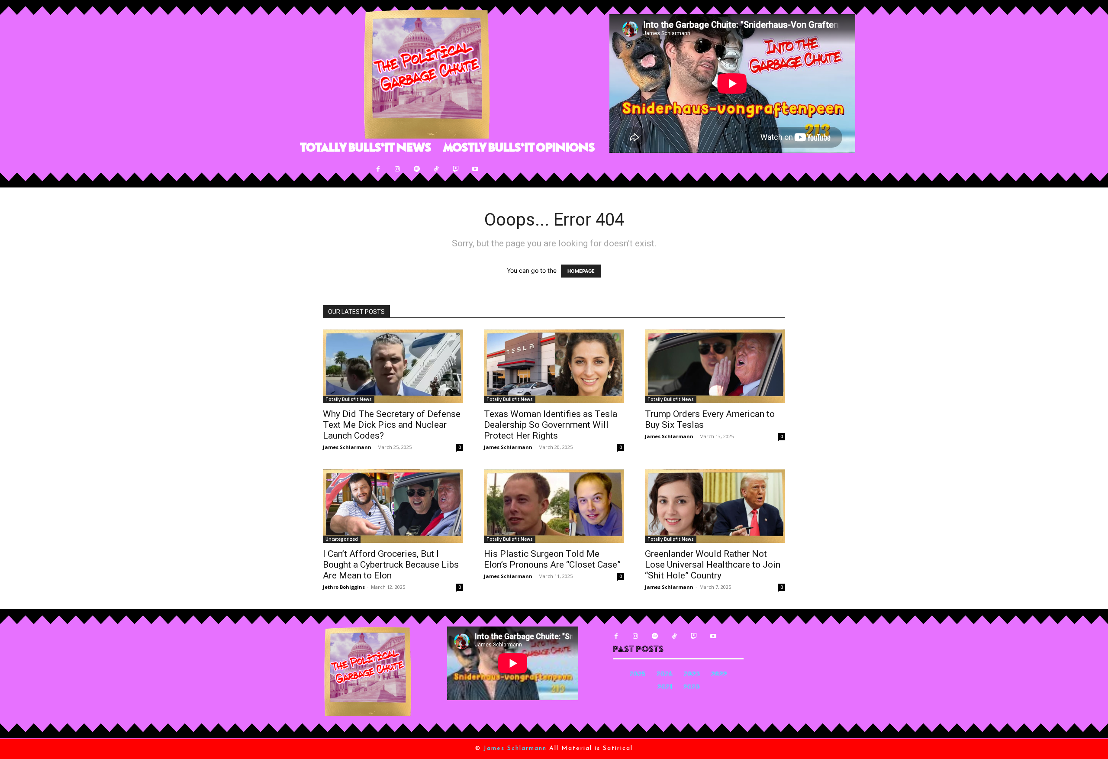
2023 (692, 675)
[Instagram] (397, 169)
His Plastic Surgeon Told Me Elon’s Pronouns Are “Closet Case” (552, 559)
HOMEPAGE (581, 271)
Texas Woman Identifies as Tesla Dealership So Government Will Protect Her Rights (550, 425)
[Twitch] (456, 169)
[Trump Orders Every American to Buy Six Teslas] (715, 366)
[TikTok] (436, 169)
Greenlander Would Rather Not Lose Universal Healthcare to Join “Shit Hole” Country (712, 565)
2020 (691, 688)
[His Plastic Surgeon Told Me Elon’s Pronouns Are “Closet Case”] (554, 506)
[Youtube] (475, 169)
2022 (719, 675)
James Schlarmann (347, 447)
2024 (665, 675)
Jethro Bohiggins (344, 587)
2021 (664, 688)
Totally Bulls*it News (348, 399)
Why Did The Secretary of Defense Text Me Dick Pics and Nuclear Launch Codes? (392, 425)
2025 (637, 675)
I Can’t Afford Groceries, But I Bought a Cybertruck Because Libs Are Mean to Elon (391, 565)
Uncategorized (341, 539)
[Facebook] (378, 169)
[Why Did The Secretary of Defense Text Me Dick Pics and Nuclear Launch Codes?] (393, 366)
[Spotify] (417, 169)
